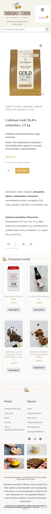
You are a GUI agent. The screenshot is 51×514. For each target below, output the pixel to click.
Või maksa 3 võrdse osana (18, 162)
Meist (6, 418)
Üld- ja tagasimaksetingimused (14, 428)
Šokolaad (27, 106)
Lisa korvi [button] (14, 309)
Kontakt (7, 422)
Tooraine (17, 106)
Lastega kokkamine (35, 431)
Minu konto (32, 418)
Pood (29, 409)
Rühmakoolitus (33, 427)
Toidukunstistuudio (12, 409)
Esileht (8, 106)
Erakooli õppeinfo (34, 422)
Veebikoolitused (34, 413)
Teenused (8, 413)
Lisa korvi (22, 170)
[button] (42, 9)
